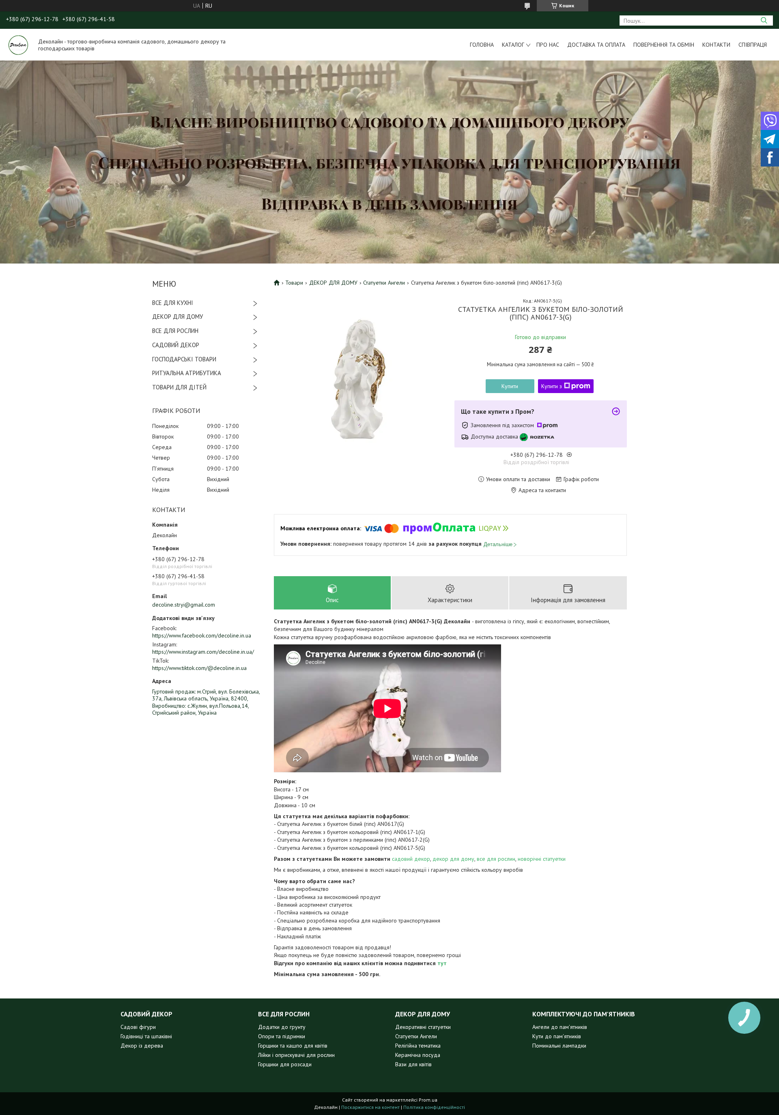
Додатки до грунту (282, 1027)
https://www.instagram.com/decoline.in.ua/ (203, 651)
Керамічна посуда (417, 1055)
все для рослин (496, 858)
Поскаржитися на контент (370, 1107)
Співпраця (752, 44)
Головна (482, 44)
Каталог (513, 44)
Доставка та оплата (596, 44)
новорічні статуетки (542, 858)
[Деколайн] (18, 44)
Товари (294, 282)
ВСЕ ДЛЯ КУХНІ (172, 303)
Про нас (547, 44)
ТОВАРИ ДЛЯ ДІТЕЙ (179, 387)
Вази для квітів (413, 1064)
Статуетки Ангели (384, 282)
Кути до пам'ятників (556, 1036)
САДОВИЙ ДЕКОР (175, 345)
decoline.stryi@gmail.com (183, 604)
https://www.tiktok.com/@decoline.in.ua (199, 668)
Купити (509, 386)
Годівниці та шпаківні (146, 1036)
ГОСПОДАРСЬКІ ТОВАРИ (184, 359)
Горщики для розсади (285, 1064)
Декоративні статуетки (423, 1027)
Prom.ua (428, 1100)
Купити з (551, 386)
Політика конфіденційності (434, 1107)
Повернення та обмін (663, 44)
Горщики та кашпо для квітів (292, 1045)
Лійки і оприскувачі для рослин (296, 1055)
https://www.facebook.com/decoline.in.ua (201, 635)
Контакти (716, 44)
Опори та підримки (281, 1036)
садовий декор (411, 858)
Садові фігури (138, 1027)
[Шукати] (764, 20)
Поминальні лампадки (559, 1045)
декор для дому (453, 858)
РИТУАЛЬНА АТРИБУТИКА (186, 373)
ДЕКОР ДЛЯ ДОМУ (177, 316)
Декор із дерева (142, 1045)
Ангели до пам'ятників (559, 1027)
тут (442, 963)
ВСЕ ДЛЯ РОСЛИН (175, 331)
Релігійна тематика (418, 1045)
